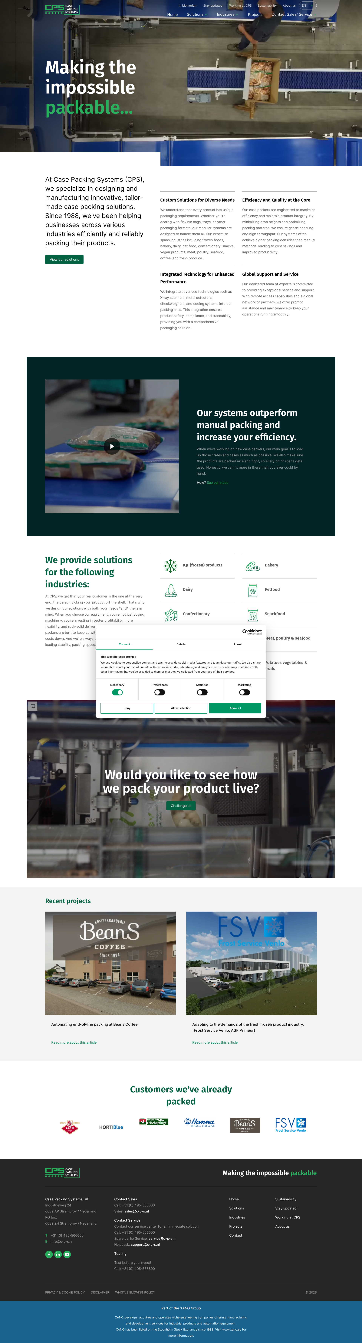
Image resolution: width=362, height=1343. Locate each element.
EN (304, 5)
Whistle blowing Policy (135, 1292)
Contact (235, 1235)
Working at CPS (287, 1217)
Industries (237, 1217)
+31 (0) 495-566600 (67, 1235)
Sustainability (285, 1199)
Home (234, 1199)
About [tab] (237, 644)
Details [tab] (181, 644)
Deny (126, 708)
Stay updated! (286, 1208)
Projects (235, 1226)
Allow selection (181, 708)
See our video (218, 482)
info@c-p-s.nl (62, 1241)
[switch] (159, 692)
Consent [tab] (124, 644)
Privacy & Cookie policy (65, 1292)
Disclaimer (100, 1292)
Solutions (236, 1208)
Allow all (235, 708)
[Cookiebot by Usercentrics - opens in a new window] (245, 632)
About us (282, 1226)
